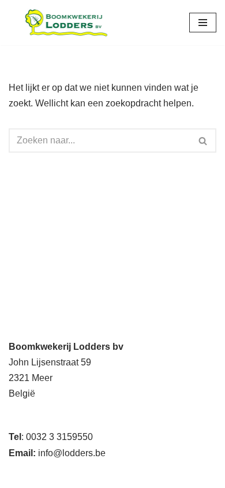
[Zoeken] (203, 140)
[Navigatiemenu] (202, 22)
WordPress (155, 475)
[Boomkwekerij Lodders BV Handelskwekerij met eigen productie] (66, 22)
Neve (20, 475)
